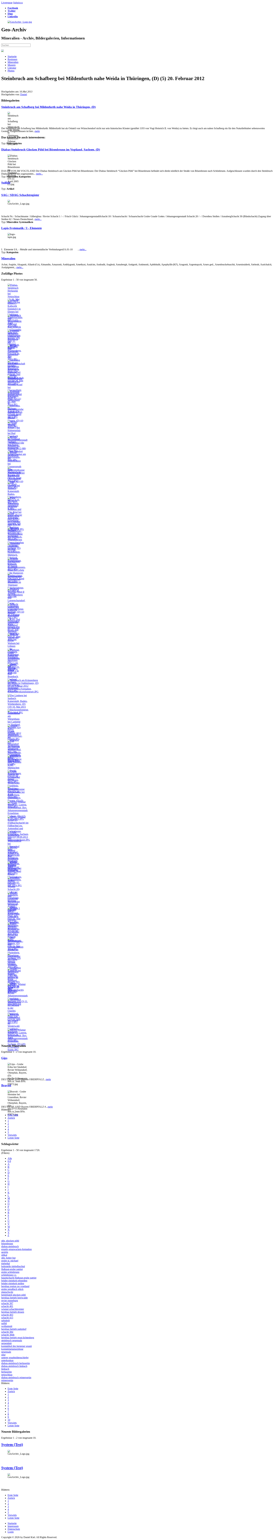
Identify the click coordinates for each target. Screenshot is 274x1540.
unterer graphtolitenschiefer (15, 1357)
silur (3, 1354)
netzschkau (6, 1374)
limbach (5, 1369)
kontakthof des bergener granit (16, 1346)
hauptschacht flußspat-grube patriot (18, 1277)
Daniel (23, 94)
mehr (37, 131)
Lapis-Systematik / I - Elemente (21, 228)
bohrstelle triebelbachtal (13, 1266)
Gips (4, 1058)
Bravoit (6, 1085)
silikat (4, 1255)
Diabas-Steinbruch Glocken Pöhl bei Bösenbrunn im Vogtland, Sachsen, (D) (50, 149)
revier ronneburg (9, 1300)
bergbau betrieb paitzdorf (13, 1329)
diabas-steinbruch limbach (14, 1366)
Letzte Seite (13, 1137)
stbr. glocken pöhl (10, 1240)
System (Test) (12, 1444)
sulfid (4, 1323)
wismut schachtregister (12, 1309)
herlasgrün (6, 1371)
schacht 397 (7, 1303)
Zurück (11, 1117)
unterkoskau (7, 1360)
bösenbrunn (7, 1243)
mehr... (39, 173)
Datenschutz (14, 1529)
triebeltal (5, 1263)
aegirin (4, 1252)
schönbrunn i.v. (9, 1275)
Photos (11, 70)
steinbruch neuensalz (11, 1340)
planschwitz (7, 1292)
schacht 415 (7, 1317)
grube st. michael (9, 1260)
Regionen (12, 59)
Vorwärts (12, 1135)
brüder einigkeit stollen (12, 1283)
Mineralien (13, 62)
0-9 (9, 1161)
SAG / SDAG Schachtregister (20, 195)
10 (9, 1420)
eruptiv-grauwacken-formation (16, 1249)
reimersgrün (7, 1380)
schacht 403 (7, 1314)
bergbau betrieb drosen (12, 1312)
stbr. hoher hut (8, 1257)
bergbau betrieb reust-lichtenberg (17, 1337)
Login (11, 1532)
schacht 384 (7, 1332)
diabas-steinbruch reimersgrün (16, 1377)
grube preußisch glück (12, 1289)
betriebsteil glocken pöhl (13, 1294)
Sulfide (5, 182)
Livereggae (7, 2)
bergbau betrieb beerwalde (14, 1297)
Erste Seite (13, 1115)
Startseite (12, 56)
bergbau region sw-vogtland (15, 1286)
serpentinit (6, 1343)
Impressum (13, 1526)
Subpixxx (18, 2)
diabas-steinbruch (10, 1246)
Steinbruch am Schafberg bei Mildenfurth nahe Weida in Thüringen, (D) (48, 107)
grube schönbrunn (10, 1272)
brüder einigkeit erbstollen (14, 1280)
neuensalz (6, 1351)
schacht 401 (7, 1306)
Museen (12, 65)
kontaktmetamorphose (12, 1349)
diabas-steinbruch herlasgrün (15, 1363)
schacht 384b (7, 1334)
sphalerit (5, 1320)
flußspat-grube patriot (12, 1269)
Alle (10, 1158)
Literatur (12, 67)
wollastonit (6, 1326)
